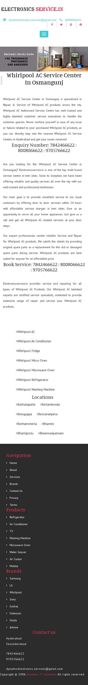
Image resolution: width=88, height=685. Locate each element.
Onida (13, 620)
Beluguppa (24, 414)
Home (13, 463)
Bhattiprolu (25, 433)
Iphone (13, 627)
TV (11, 531)
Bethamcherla (27, 424)
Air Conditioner (18, 524)
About (13, 470)
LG (11, 585)
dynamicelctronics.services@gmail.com (32, 20)
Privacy (13, 498)
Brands (13, 484)
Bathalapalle (26, 404)
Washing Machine (19, 538)
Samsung (15, 578)
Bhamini (48, 424)
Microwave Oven (19, 545)
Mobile (13, 566)
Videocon (15, 613)
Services (14, 477)
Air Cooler (15, 559)
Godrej (13, 606)
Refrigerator (17, 517)
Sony (12, 599)
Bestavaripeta (48, 414)
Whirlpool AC (26, 332)
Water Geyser (17, 552)
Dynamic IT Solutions (41, 674)
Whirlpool (15, 592)
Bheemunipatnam (51, 433)
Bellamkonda (51, 404)
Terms (13, 505)
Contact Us (16, 491)
